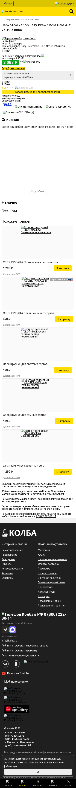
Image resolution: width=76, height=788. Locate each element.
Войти (68, 785)
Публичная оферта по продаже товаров (25, 645)
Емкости (6, 564)
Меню (8, 3)
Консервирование (12, 568)
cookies (25, 758)
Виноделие (8, 559)
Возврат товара (47, 573)
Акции (41, 554)
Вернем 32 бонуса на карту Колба (21, 56)
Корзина (53, 785)
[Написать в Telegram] (5, 629)
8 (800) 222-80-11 (46, 516)
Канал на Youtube (17, 673)
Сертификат (9, 41)
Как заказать (45, 587)
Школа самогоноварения (52, 559)
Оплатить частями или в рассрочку (18, 75)
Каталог (23, 785)
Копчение (7, 573)
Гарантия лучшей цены (51, 582)
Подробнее (38, 191)
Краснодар (64, 3)
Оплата (42, 564)
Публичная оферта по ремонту (19, 650)
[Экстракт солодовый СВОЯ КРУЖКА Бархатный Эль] (37, 446)
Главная (8, 785)
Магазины (38, 785)
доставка (53, 564)
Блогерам (43, 596)
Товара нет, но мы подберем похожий (38, 92)
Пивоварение (9, 554)
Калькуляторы (46, 591)
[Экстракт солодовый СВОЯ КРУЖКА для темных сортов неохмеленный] (38, 395)
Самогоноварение (12, 550)
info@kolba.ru (9, 640)
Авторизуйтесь (10, 95)
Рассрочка (44, 568)
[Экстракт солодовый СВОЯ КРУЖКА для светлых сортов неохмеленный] (37, 344)
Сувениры (7, 577)
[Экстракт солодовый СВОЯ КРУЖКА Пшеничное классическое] (37, 242)
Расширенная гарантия (51, 605)
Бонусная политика (49, 577)
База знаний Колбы (49, 601)
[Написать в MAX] (12, 629)
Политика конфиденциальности (20, 655)
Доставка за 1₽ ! (11, 274)
